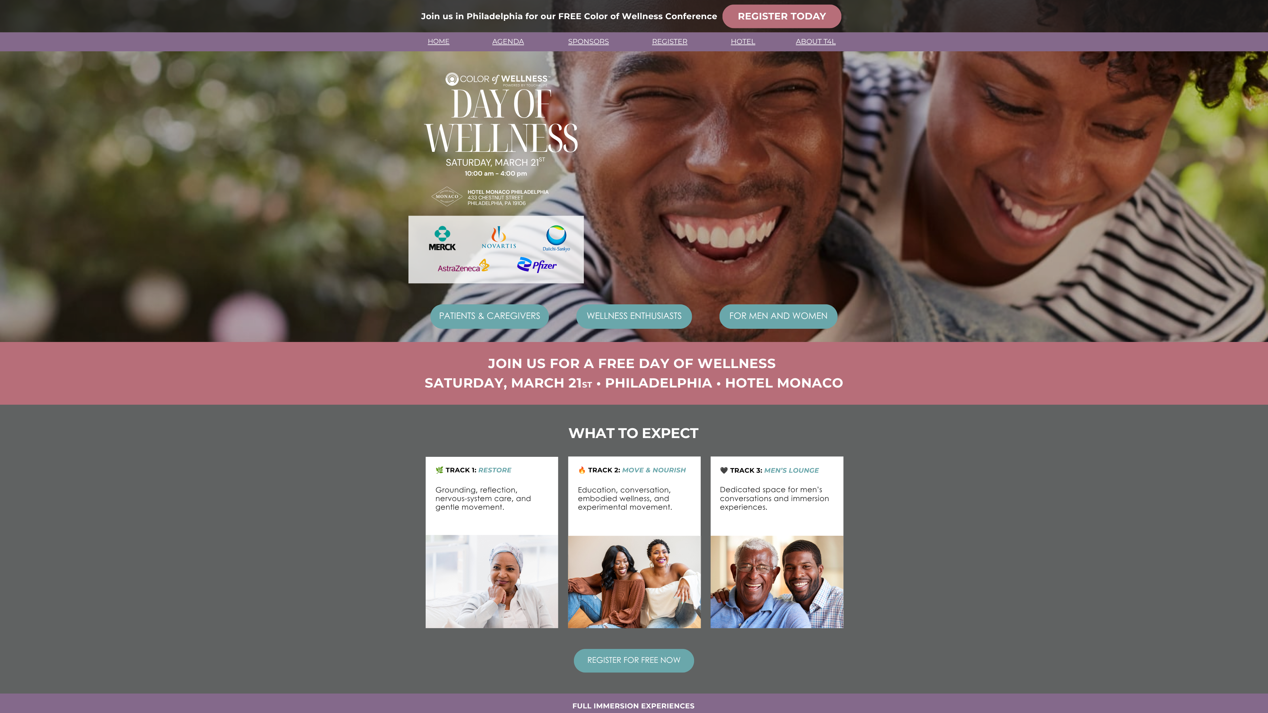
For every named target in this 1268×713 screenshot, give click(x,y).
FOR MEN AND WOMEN (778, 315)
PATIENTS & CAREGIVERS (489, 315)
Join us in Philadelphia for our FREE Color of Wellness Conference (569, 16)
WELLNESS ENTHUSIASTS (634, 315)
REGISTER (669, 41)
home (438, 42)
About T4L (816, 41)
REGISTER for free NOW (634, 659)
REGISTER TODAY (782, 16)
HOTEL (743, 41)
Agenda (508, 41)
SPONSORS (588, 41)
